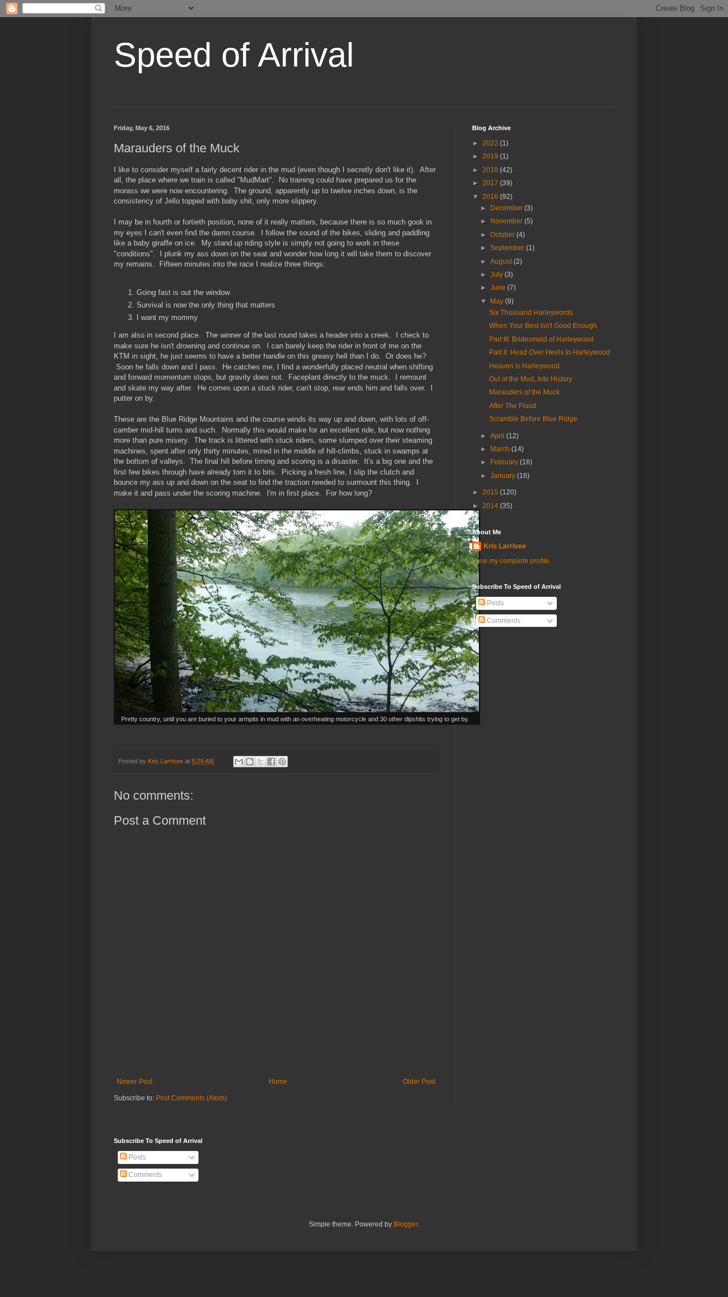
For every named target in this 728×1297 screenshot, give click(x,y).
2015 (491, 492)
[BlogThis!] (249, 761)
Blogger (405, 1224)
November (507, 221)
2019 (491, 156)
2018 (491, 170)
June (498, 288)
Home (277, 1082)
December (507, 208)
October (503, 235)
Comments (502, 621)
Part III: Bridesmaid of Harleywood (541, 339)
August (502, 261)
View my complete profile (510, 561)
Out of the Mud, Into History (530, 379)
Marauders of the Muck (524, 392)
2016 (491, 197)
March (500, 449)
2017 (491, 183)
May (497, 301)
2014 (491, 506)
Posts (494, 603)
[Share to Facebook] (271, 761)
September (508, 248)
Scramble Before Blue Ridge (533, 419)
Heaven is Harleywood (524, 366)
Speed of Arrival (234, 55)
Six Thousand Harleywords (531, 313)
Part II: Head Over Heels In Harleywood (549, 352)
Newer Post (134, 1082)
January (503, 476)
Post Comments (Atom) (191, 1098)
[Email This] (239, 761)
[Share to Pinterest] (282, 761)
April (498, 436)
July (497, 274)
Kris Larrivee (504, 546)
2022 (491, 143)
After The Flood (512, 406)
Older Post (419, 1082)
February (505, 462)
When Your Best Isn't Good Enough (543, 326)
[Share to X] (260, 761)
